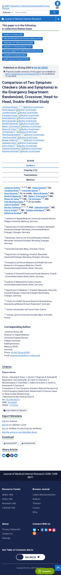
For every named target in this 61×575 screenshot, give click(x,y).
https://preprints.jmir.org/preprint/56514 (23, 74)
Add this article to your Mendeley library (19, 432)
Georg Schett (9, 146)
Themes (37, 503)
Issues (36, 507)
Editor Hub (7, 499)
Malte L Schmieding (11, 126)
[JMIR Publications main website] (26, 7)
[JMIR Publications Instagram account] (54, 530)
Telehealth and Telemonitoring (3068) (18, 43)
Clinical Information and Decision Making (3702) (22, 39)
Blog (35, 512)
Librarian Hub (8, 507)
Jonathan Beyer (9, 112)
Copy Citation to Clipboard (15, 410)
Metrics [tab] (30, 180)
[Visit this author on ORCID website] (33, 107)
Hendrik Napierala (10, 123)
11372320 (13, 405)
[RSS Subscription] (34, 533)
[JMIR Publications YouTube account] (50, 530)
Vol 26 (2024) (41, 67)
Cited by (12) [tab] (30, 170)
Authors (36, 499)
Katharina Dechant (11, 151)
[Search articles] (54, 12)
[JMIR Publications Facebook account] (42, 530)
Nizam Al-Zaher (10, 129)
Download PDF (11, 443)
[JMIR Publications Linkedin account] (46, 530)
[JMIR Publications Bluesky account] (34, 530)
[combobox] (31, 12)
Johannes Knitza (12, 107)
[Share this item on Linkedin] (16, 455)
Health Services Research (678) (16, 59)
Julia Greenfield (9, 137)
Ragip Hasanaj (9, 110)
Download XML (29, 443)
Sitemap (6, 538)
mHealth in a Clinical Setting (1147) (17, 47)
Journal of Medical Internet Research (22, 19)
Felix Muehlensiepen (13, 135)
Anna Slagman (9, 118)
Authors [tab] (30, 165)
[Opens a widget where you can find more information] (45, 571)
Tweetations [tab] (30, 175)
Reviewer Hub (9, 503)
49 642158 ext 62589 (20, 352)
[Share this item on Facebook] (12, 455)
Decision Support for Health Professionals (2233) (23, 51)
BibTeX (5, 425)
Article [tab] (30, 160)
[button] (57, 3)
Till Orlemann (9, 132)
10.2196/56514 (12, 399)
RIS (4, 428)
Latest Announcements (44, 494)
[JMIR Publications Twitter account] (38, 530)
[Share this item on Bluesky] (4, 455)
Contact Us (7, 533)
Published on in (26, 67)
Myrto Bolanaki (9, 121)
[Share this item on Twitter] (8, 455)
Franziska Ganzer (10, 115)
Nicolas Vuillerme (13, 140)
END (4, 421)
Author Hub (7, 494)
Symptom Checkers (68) (13, 35)
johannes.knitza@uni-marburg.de (25, 355)
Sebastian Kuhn (9, 143)
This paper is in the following (19, 27)
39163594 (12, 402)
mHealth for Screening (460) (15, 55)
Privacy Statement (11, 529)
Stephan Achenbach (11, 148)
